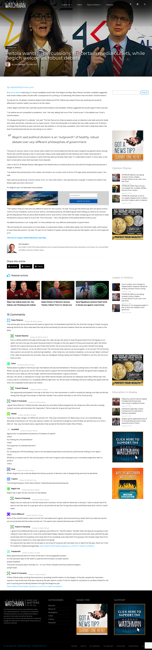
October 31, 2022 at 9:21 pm (40, 528)
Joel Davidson (24, 244)
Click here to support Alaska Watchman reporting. (26, 238)
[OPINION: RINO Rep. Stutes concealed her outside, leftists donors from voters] (116, 189)
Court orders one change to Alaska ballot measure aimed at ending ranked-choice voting (134, 286)
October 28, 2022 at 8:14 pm (25, 365)
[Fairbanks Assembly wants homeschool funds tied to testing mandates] (116, 412)
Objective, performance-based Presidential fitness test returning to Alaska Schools (134, 401)
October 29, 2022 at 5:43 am (28, 430)
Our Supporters (108, 646)
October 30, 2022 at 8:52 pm (40, 499)
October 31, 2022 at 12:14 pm (31, 552)
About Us (83, 646)
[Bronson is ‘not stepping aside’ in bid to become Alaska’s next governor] (116, 308)
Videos (79, 5)
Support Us (66, 5)
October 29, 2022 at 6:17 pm (27, 480)
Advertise (109, 5)
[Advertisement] (127, 112)
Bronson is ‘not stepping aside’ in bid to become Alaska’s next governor (135, 307)
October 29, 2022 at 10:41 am (39, 337)
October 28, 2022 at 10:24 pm (27, 415)
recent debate (15, 92)
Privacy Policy (121, 646)
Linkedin (39, 266)
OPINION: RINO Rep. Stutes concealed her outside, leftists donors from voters (134, 188)
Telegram (27, 266)
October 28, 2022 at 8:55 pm (36, 402)
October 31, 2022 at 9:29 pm (36, 574)
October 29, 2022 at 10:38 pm (30, 490)
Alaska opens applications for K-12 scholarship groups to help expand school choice (134, 421)
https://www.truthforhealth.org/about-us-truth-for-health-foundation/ (67, 546)
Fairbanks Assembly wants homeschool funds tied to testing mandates (132, 411)
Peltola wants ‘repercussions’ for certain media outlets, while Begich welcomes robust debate (75, 55)
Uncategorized (11, 48)
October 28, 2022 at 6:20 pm (33, 321)
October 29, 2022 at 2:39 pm (25, 470)
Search (144, 92)
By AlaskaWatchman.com (20, 87)
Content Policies (133, 646)
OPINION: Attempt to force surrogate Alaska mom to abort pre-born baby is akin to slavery (134, 198)
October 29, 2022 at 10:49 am (39, 389)
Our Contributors (95, 646)
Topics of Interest (93, 5)
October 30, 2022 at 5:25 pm (34, 515)
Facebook (14, 266)
